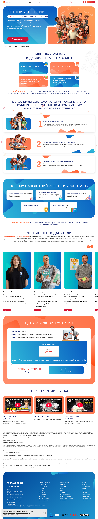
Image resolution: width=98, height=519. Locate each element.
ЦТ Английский (42, 494)
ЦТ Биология (42, 492)
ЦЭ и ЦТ (38, 2)
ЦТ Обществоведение (44, 498)
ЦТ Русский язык (43, 486)
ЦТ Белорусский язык (44, 502)
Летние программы (47, 2)
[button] (91, 2)
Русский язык (63, 486)
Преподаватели (86, 486)
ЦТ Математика (42, 484)
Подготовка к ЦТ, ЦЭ (11, 46)
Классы (20, 2)
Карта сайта (85, 500)
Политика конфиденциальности (73, 510)
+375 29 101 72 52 (76, 2)
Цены (66, 2)
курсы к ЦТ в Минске (31, 467)
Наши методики (86, 494)
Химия (61, 488)
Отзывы (84, 488)
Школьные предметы (28, 2)
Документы (87, 510)
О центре (84, 484)
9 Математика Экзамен (65, 494)
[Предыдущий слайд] (88, 246)
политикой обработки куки (23, 513)
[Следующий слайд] (91, 246)
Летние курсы (63, 500)
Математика (62, 484)
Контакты (84, 492)
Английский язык (63, 492)
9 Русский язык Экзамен (65, 496)
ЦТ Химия (41, 488)
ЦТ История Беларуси (44, 500)
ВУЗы (83, 502)
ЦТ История (42, 496)
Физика (61, 490)
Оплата (90, 510)
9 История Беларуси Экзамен (66, 498)
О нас (14, 2)
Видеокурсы (58, 2)
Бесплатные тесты (86, 498)
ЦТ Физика (41, 490)
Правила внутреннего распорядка (58, 510)
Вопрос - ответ (85, 496)
